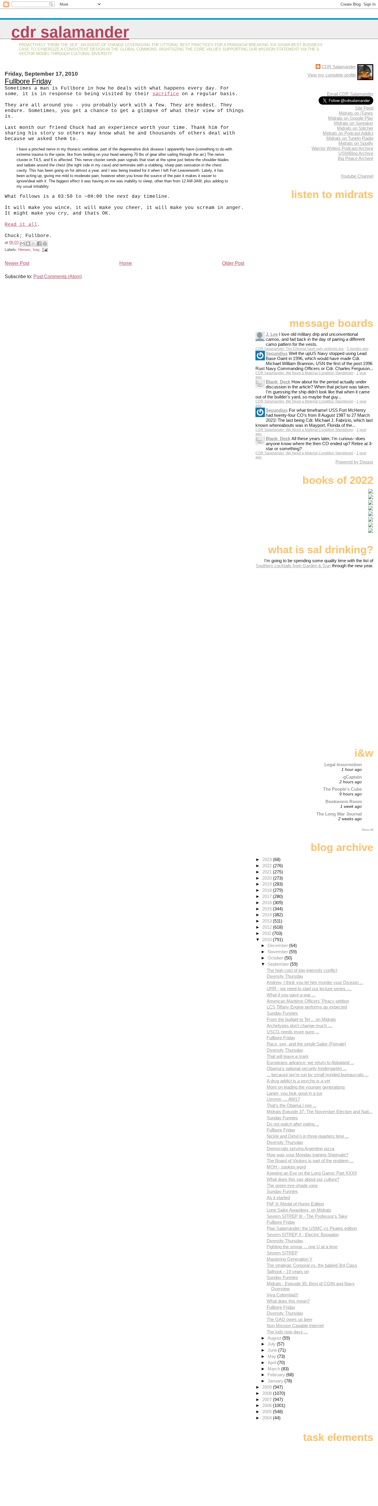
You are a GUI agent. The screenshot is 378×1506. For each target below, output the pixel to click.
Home (125, 263)
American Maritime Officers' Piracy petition (308, 1001)
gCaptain (352, 776)
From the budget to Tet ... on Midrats (301, 1019)
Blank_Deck (278, 381)
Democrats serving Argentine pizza (300, 1148)
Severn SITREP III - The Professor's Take (307, 1216)
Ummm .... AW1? (283, 1099)
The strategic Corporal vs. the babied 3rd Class (312, 1265)
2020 (267, 878)
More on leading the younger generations (306, 1087)
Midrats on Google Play (350, 118)
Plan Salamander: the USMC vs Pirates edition (312, 1228)
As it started (278, 1197)
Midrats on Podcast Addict (348, 133)
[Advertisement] (336, 615)
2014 (267, 914)
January (276, 1380)
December (278, 945)
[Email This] (22, 244)
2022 (267, 865)
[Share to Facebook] (39, 244)
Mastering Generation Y (289, 1259)
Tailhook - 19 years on (288, 1271)
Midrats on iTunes (356, 113)
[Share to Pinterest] (45, 244)
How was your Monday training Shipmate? (307, 1154)
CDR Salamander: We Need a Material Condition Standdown (304, 373)
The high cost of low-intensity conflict (302, 970)
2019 (267, 883)
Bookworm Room (343, 801)
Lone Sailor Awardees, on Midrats (299, 1209)
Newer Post (17, 263)
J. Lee (272, 334)
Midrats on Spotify (355, 143)
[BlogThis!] (28, 244)
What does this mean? (288, 1301)
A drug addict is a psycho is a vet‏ (298, 1080)
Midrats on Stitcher (355, 128)
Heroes (24, 249)
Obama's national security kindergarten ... (307, 1068)
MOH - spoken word (286, 1166)
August (275, 1337)
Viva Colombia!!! (282, 1294)
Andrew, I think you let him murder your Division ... (315, 982)
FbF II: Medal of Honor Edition (295, 1203)
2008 (267, 1393)
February (277, 1374)
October (276, 957)
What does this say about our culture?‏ (303, 1179)
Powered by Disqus (354, 461)
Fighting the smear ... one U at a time (302, 1246)
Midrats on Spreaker (353, 123)
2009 (267, 1387)
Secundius (277, 353)
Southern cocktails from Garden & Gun (293, 565)
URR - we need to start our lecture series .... (309, 988)
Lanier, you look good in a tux (294, 1093)
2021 (267, 871)
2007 (267, 1399)
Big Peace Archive (355, 158)
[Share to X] (34, 244)
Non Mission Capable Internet (295, 1325)
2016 (267, 902)
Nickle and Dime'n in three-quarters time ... (308, 1136)
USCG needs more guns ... (293, 1031)
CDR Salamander (70, 32)
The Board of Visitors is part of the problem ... (310, 1160)
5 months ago (358, 349)
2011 (267, 933)
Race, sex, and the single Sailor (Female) (306, 1043)
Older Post (233, 263)
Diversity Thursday (285, 976)
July (272, 1343)
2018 (267, 890)
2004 (267, 1417)
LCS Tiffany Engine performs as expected (307, 1006)
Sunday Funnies (282, 1013)
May (272, 1356)
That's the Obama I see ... (292, 1105)
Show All (367, 829)
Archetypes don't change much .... (300, 1025)
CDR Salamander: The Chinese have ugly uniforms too (299, 349)
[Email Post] (44, 249)
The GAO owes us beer (289, 1319)
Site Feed (364, 108)
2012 (267, 927)
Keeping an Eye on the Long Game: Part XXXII (312, 1173)
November (278, 951)
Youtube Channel (356, 176)
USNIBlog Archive (355, 153)
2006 (267, 1405)
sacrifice (165, 94)
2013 (267, 920)
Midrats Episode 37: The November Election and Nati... (319, 1111)
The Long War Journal (339, 813)
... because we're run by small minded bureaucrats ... (318, 1074)
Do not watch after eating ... (293, 1123)
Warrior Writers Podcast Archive (342, 148)
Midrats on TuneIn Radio (349, 138)
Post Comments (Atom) (57, 276)
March (274, 1368)
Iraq (36, 249)
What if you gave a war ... (291, 994)
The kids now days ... (287, 1331)
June (273, 1350)
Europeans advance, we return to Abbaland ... (310, 1062)
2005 (267, 1411)
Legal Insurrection (343, 764)
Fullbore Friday (28, 81)
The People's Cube (342, 789)
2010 (267, 939)
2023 (267, 859)
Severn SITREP (282, 1252)
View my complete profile (331, 74)
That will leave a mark (288, 1056)
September (279, 964)
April (272, 1362)
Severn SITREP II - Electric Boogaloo (303, 1234)
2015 (267, 908)
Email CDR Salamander (350, 93)
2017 (267, 896)
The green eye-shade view (292, 1185)
